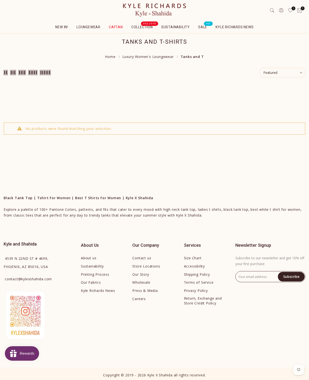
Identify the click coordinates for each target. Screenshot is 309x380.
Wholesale (141, 282)
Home (110, 56)
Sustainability (175, 27)
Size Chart (193, 258)
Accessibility (194, 266)
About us (88, 258)
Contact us (141, 258)
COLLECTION (143, 26)
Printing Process (95, 274)
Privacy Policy (196, 290)
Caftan (116, 27)
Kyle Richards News (234, 27)
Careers (139, 298)
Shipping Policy (197, 274)
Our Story (140, 274)
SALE (204, 26)
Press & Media (145, 290)
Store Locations (146, 266)
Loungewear (88, 27)
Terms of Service (199, 282)
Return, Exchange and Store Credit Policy (203, 300)
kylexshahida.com (28, 279)
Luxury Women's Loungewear (148, 56)
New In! (61, 27)
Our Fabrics (91, 282)
